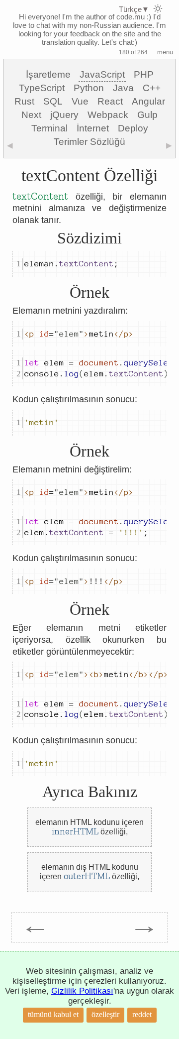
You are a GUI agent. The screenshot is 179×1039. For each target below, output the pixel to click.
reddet (142, 1014)
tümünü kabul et (53, 1014)
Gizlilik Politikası (82, 991)
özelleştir (105, 1014)
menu (165, 52)
